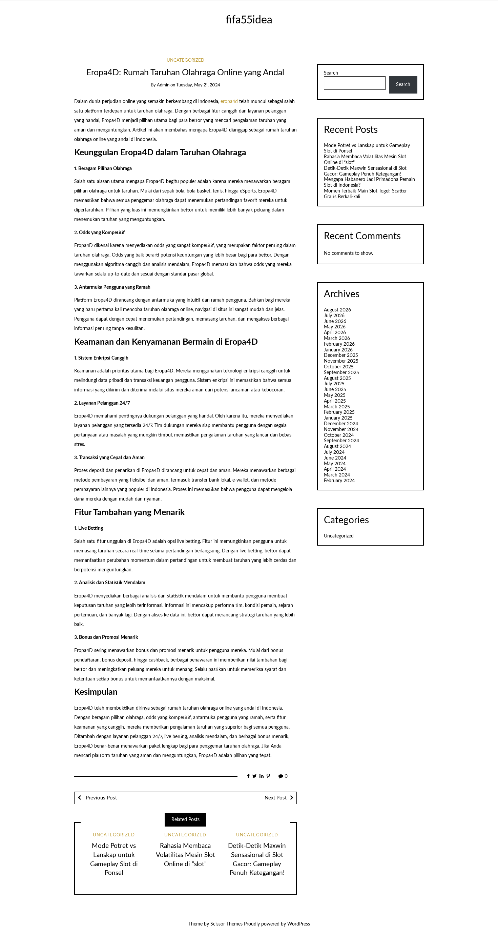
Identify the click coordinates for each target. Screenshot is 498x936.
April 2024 (335, 469)
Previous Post (100, 797)
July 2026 (334, 315)
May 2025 (335, 395)
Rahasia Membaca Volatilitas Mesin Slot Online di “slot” (185, 855)
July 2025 (334, 384)
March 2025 (337, 407)
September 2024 (341, 441)
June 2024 (335, 458)
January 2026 (338, 350)
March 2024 (337, 475)
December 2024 (341, 424)
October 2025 (339, 367)
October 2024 (339, 435)
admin (163, 85)
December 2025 (341, 355)
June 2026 (335, 321)
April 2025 (335, 401)
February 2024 (339, 481)
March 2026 (337, 338)
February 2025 (339, 412)
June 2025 (335, 389)
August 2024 (337, 446)
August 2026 (337, 310)
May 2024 (335, 464)
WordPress (298, 924)
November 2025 (341, 361)
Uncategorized (185, 60)
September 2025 (341, 372)
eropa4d (229, 101)
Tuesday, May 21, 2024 (198, 85)
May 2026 (335, 327)
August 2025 (337, 378)
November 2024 (341, 429)
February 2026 (339, 344)
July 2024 (334, 452)
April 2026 (335, 332)
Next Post (276, 797)
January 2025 (338, 418)
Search (331, 73)
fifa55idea (249, 20)
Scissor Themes (226, 924)
